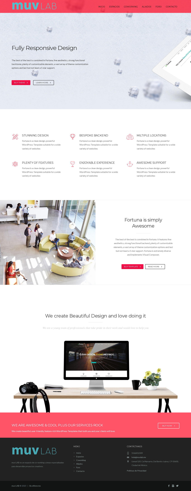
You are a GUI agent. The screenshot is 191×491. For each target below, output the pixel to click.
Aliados (146, 6)
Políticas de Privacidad (136, 470)
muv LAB (15, 486)
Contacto (171, 6)
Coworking (131, 6)
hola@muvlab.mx (139, 457)
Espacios (114, 6)
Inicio (101, 6)
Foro (158, 6)
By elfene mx (35, 486)
